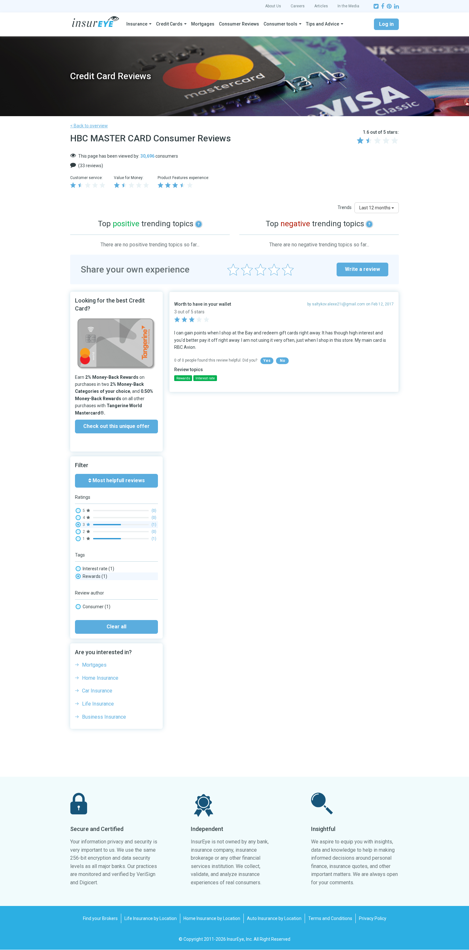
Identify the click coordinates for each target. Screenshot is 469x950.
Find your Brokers (100, 918)
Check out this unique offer (116, 426)
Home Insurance (100, 678)
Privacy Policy (372, 918)
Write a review (362, 269)
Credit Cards (169, 23)
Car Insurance (97, 691)
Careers (298, 6)
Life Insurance (98, 704)
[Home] (95, 21)
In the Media (348, 6)
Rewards (95, 576)
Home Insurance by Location (211, 918)
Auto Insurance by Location (274, 918)
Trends (345, 207)
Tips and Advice (322, 23)
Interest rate (98, 568)
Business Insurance (104, 717)
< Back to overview (89, 125)
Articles (321, 6)
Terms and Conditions (330, 918)
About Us (273, 6)
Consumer (96, 606)
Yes (267, 360)
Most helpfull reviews (118, 480)
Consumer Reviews (239, 23)
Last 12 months (375, 207)
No (282, 360)
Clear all (116, 627)
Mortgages (202, 23)
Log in (386, 24)
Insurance (136, 23)
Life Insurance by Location (150, 918)
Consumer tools (280, 23)
